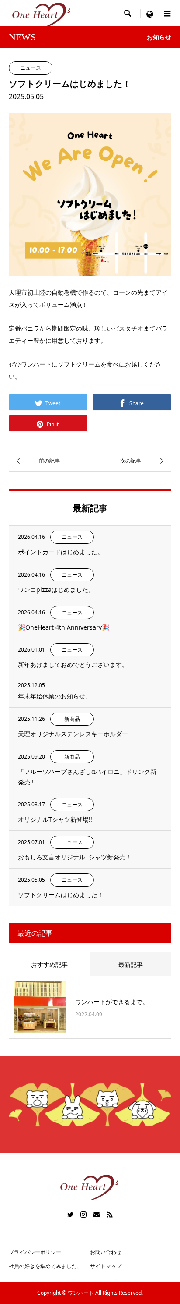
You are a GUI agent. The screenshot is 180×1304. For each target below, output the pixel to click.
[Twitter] (70, 1214)
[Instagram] (83, 1214)
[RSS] (110, 1214)
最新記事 (130, 964)
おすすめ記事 (49, 964)
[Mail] (96, 1214)
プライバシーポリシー (35, 1252)
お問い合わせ (105, 1252)
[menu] (149, 13)
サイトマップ (105, 1266)
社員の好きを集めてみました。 (45, 1266)
